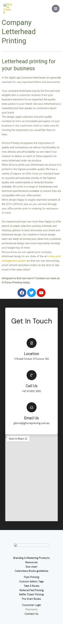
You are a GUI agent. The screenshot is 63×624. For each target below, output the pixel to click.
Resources (31, 562)
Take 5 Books (31, 586)
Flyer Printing (31, 577)
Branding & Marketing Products (31, 558)
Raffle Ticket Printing (31, 594)
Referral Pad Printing (32, 590)
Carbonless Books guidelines (31, 571)
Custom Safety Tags (31, 581)
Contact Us (31, 614)
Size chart (31, 566)
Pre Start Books (31, 599)
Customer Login (31, 605)
